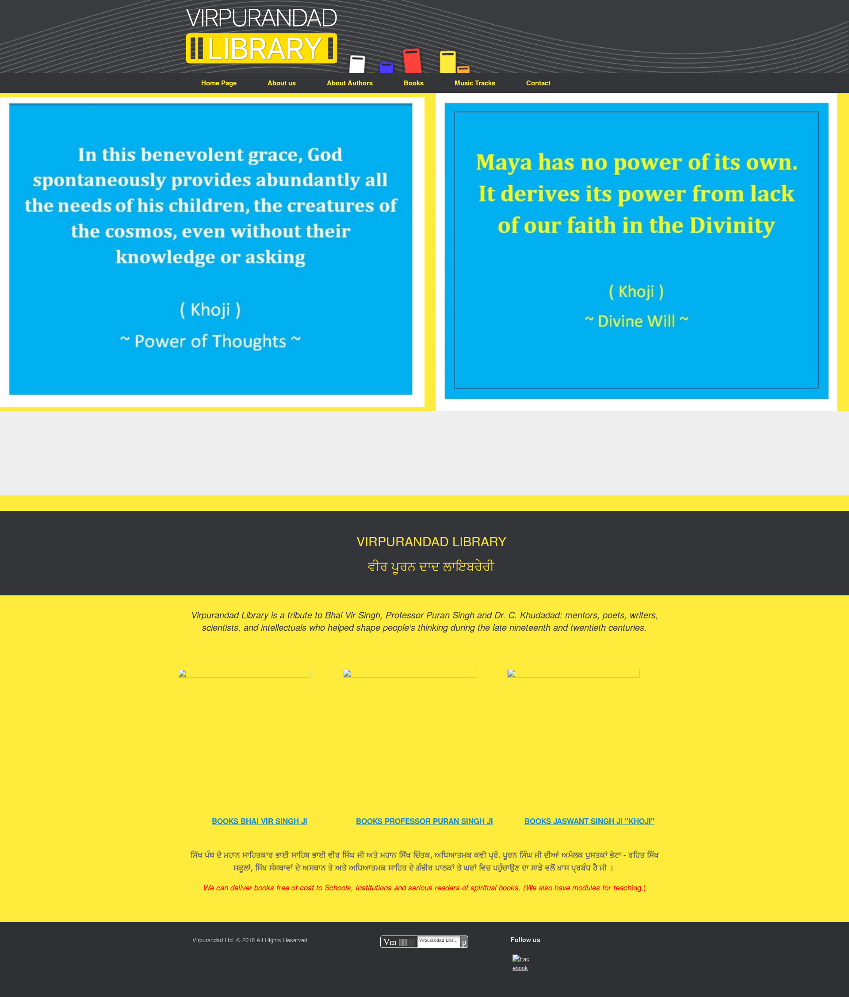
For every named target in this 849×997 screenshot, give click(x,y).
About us (282, 83)
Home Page (219, 83)
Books (414, 83)
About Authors (350, 83)
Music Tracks (475, 83)
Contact (538, 83)
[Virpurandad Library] (262, 36)
